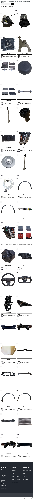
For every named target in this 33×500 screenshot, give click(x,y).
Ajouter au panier (24, 53)
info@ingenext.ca (4, 477)
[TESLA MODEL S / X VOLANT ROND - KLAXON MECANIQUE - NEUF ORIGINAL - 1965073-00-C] (8, 279)
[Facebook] (2, 481)
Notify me (8, 29)
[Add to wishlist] (1, 13)
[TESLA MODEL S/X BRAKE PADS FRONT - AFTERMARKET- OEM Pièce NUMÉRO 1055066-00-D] (8, 91)
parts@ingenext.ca (4, 476)
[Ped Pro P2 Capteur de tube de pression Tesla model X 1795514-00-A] (8, 185)
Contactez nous (3, 475)
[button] (15, 11)
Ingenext (2, 31)
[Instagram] (4, 481)
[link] (9, 498)
